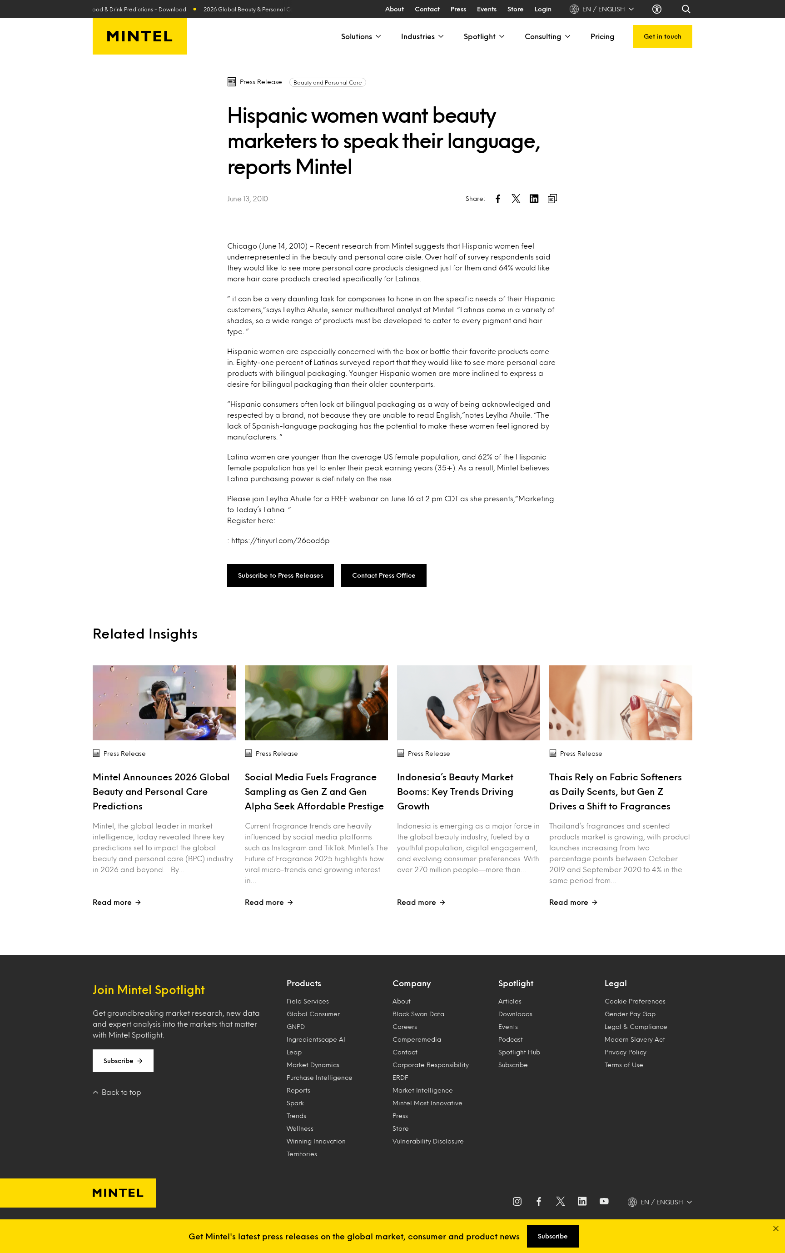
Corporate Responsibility (430, 1064)
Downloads (515, 1013)
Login (543, 8)
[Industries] (440, 36)
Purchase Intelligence (320, 1077)
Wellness (300, 1128)
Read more (112, 902)
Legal (616, 983)
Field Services (308, 1000)
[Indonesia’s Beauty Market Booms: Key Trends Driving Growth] (468, 702)
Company (411, 983)
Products (304, 983)
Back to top (121, 1092)
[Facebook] (538, 1202)
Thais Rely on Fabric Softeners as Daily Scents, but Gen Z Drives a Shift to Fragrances (615, 791)
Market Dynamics (313, 1064)
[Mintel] (140, 36)
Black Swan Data (418, 1013)
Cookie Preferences (635, 1000)
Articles (510, 1000)
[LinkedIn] (582, 1202)
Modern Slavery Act (635, 1039)
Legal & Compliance (636, 1026)
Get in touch (662, 36)
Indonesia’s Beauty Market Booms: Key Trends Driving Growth (455, 791)
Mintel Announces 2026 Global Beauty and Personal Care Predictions (161, 791)
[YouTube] (604, 1202)
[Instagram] (517, 1202)
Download (155, 9)
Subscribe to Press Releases (280, 575)
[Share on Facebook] (497, 198)
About (394, 8)
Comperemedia (416, 1039)
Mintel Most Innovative (427, 1102)
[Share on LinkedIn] (534, 198)
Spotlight (480, 36)
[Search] (686, 9)
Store (515, 8)
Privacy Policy (625, 1051)
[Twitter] (560, 1202)
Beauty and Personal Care (327, 82)
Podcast (510, 1039)
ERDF (400, 1077)
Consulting (543, 36)
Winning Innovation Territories (316, 1147)
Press (458, 8)
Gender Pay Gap (630, 1013)
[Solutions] (377, 36)
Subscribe (119, 1060)
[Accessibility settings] (657, 9)
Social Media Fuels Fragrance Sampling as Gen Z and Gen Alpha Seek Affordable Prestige (314, 791)
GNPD (296, 1026)
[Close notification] (776, 1228)
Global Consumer (313, 1013)
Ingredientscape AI (316, 1039)
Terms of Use (624, 1064)
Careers (404, 1026)
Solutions (356, 36)
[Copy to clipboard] (552, 198)
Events (487, 8)
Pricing (603, 36)
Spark (295, 1102)
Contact (427, 8)
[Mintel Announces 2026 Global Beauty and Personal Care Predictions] (164, 702)
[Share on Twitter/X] (516, 198)
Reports (298, 1090)
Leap (294, 1051)
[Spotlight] (501, 36)
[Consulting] (566, 36)
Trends (296, 1115)
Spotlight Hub (519, 1051)
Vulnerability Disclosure (428, 1140)
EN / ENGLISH (603, 8)
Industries (418, 36)
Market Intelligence (422, 1090)
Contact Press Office (384, 575)
